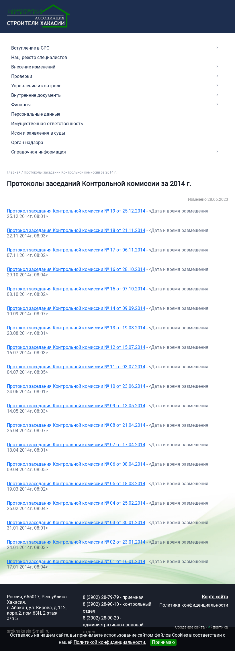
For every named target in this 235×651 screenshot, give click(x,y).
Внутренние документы (36, 95)
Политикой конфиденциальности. (110, 642)
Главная (14, 172)
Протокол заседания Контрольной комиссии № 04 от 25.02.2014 (76, 503)
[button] (193, 16)
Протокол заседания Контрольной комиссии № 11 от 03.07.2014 (76, 366)
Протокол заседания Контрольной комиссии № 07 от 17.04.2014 (76, 444)
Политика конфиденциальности (193, 605)
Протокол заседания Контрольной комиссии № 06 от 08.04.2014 (76, 464)
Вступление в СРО (30, 48)
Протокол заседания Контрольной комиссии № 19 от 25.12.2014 (76, 211)
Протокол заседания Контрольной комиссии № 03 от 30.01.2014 (76, 522)
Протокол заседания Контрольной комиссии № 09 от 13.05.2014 (76, 405)
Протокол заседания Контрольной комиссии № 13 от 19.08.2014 (76, 328)
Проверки (21, 76)
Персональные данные (35, 114)
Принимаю (163, 642)
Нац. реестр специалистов (39, 57)
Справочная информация (38, 152)
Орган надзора (27, 142)
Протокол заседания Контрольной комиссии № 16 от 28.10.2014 (76, 269)
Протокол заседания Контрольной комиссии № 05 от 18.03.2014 (76, 483)
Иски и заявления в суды (38, 133)
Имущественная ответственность (47, 123)
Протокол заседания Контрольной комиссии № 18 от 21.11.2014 (76, 230)
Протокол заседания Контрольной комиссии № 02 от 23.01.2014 (76, 542)
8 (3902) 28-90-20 (101, 618)
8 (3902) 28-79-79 (101, 597)
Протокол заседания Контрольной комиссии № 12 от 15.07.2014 (76, 347)
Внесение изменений (33, 67)
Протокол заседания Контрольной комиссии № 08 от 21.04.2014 (76, 425)
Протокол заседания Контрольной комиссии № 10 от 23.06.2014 (76, 386)
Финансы (21, 104)
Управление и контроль (36, 85)
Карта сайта (215, 596)
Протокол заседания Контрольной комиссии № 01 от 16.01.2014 (76, 561)
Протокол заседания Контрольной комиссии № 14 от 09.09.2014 (76, 308)
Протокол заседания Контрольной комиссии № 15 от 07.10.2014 (76, 289)
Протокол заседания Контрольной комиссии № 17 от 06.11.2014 (76, 250)
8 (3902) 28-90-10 (101, 604)
